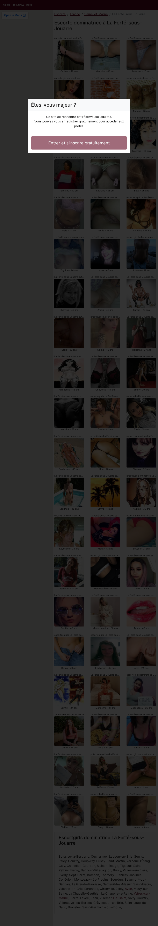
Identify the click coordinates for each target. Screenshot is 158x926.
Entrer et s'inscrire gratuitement (79, 143)
